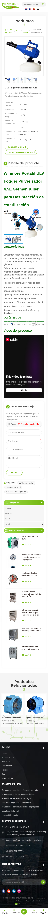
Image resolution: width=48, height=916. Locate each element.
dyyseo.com (11, 901)
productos (6, 761)
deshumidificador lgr (10, 815)
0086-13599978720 (25, 846)
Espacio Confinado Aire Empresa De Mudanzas (12, 718)
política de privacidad (32, 901)
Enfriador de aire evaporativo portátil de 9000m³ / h (31, 594)
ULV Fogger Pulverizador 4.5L (28, 424)
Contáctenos (7, 766)
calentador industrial (10, 811)
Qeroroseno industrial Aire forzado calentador (20, 790)
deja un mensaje (24, 912)
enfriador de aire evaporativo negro (16, 798)
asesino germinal (13, 487)
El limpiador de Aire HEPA (30, 537)
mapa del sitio (7, 778)
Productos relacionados (20, 152)
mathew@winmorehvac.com (33, 840)
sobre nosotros (8, 757)
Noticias (5, 770)
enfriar (8, 508)
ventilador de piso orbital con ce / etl (29, 574)
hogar (4, 753)
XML (19, 901)
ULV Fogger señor (26, 483)
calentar (8, 513)
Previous (4, 715)
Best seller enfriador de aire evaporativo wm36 (31, 629)
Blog (3, 774)
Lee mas (25, 544)
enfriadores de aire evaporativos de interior (19, 794)
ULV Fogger (25, 31)
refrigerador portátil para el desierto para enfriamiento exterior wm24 (30, 612)
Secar (18, 31)
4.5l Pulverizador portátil (16, 491)
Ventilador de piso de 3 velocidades (16, 803)
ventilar (8, 524)
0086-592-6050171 (16, 851)
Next (44, 715)
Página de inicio (8, 31)
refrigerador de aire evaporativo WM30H (30, 648)
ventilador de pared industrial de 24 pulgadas (20, 807)
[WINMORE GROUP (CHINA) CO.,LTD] (11, 6)
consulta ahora (16, 147)
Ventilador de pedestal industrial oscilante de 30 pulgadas (31, 557)
